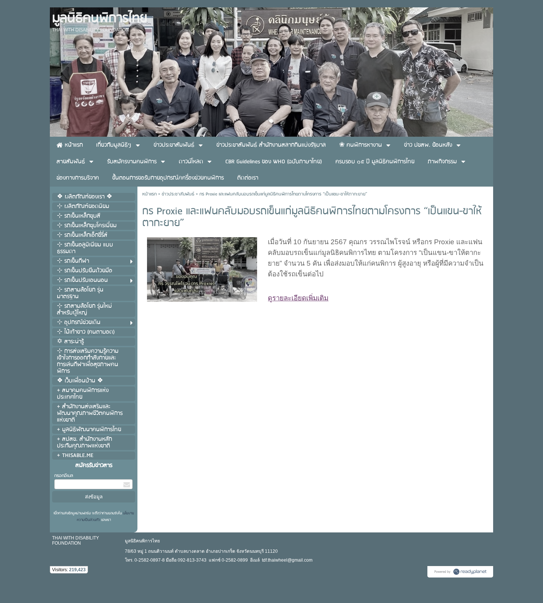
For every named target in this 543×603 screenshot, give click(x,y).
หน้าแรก (149, 194)
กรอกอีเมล (63, 476)
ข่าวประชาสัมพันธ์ (178, 194)
